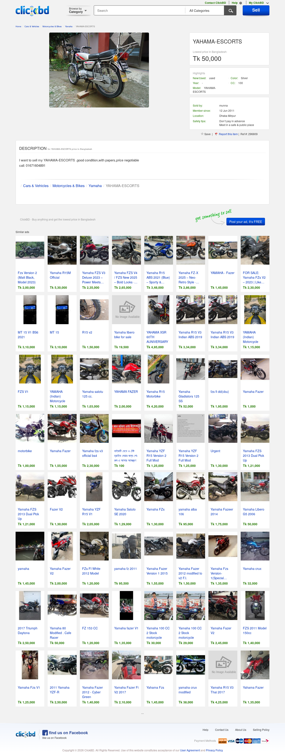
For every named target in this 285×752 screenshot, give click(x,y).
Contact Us (221, 729)
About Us (240, 729)
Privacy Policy (214, 750)
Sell (256, 10)
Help (205, 729)
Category (76, 10)
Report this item (228, 134)
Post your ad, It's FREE (245, 221)
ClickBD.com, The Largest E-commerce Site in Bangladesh (32, 11)
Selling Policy (261, 729)
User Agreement (190, 750)
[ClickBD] (26, 734)
